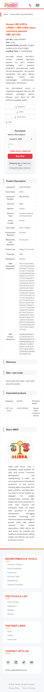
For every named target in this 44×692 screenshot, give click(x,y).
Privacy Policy (14, 688)
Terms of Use (21, 117)
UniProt (10, 635)
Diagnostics (12, 606)
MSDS (21, 112)
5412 (21, 204)
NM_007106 (24, 197)
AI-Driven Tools (13, 577)
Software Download (15, 585)
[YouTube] (31, 662)
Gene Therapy (13, 602)
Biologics (11, 610)
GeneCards (12, 639)
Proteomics (11, 572)
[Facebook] (8, 662)
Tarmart (10, 614)
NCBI (9, 631)
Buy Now (20, 156)
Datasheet (21, 107)
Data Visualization (14, 568)
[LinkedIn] (16, 662)
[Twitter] (24, 662)
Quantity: (11, 144)
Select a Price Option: (17, 135)
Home (6, 14)
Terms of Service (28, 688)
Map (9, 122)
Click (8, 381)
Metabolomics (13, 581)
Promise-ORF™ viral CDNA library (21, 14)
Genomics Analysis (15, 564)
